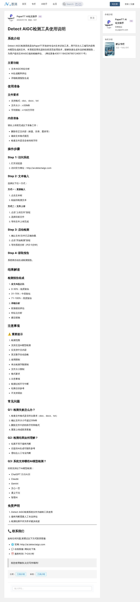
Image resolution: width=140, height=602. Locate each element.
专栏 (34, 4)
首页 (24, 4)
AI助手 (44, 4)
